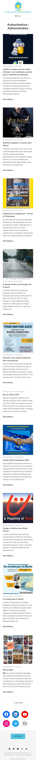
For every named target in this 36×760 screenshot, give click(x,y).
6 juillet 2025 (17, 667)
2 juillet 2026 (17, 66)
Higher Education (20, 759)
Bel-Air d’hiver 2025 (11, 394)
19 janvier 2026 (18, 355)
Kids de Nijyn (8, 670)
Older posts (18, 703)
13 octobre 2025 (18, 457)
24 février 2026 (18, 140)
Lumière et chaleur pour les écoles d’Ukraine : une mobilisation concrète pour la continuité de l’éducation (17, 72)
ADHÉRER (18, 736)
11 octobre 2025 (18, 525)
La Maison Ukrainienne (18, 12)
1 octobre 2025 (18, 596)
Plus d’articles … (8, 99)
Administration (9, 66)
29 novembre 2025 (19, 392)
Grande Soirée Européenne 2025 (16, 460)
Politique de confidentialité (23, 755)
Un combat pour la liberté (13, 599)
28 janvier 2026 (18, 281)
